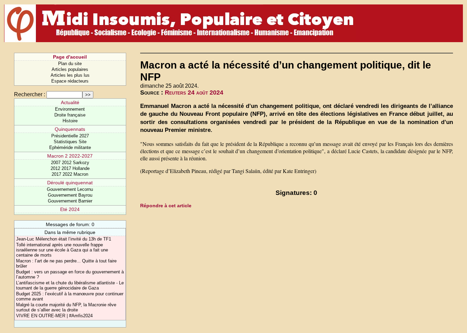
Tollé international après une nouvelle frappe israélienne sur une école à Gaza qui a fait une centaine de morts (62, 250)
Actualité (70, 102)
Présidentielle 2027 (70, 135)
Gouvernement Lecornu (70, 189)
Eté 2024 (70, 209)
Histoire (70, 120)
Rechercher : (29, 94)
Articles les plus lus (70, 75)
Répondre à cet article (165, 205)
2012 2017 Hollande (70, 168)
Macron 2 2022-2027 (70, 156)
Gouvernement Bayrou (70, 195)
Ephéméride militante (70, 147)
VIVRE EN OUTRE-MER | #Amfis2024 (54, 315)
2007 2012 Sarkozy (70, 162)
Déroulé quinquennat (70, 182)
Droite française (69, 115)
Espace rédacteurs (70, 81)
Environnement (70, 109)
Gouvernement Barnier (70, 201)
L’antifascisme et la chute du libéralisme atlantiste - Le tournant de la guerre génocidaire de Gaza (70, 285)
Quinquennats (70, 129)
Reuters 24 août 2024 (194, 92)
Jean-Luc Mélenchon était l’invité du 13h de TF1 (63, 239)
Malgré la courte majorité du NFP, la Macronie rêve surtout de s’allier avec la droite (66, 307)
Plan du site (70, 63)
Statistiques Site (70, 141)
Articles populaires (70, 69)
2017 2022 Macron (70, 174)
